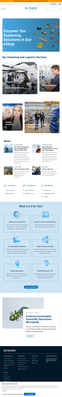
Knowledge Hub (23, 369)
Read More (30, 336)
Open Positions (7, 376)
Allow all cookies (29, 394)
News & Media (7, 381)
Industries (34, 358)
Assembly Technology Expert (8, 365)
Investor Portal (7, 379)
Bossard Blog (35, 360)
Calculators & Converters (23, 360)
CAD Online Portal (22, 362)
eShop (7, 368)
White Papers (21, 364)
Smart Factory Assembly (9, 362)
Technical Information (22, 366)
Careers (5, 374)
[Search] (59, 8)
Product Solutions (8, 358)
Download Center (22, 358)
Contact (53, 4)
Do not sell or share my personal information (12, 394)
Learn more (4, 390)
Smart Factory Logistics (9, 360)
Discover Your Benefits (31, 287)
